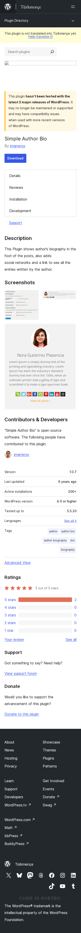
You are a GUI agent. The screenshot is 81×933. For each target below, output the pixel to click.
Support (15, 222)
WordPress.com (19, 819)
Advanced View (17, 562)
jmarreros (17, 146)
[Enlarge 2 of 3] (70, 296)
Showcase (51, 742)
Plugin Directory (16, 20)
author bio (68, 531)
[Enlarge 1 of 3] (32, 296)
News (9, 750)
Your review (14, 639)
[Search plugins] (52, 51)
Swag (49, 805)
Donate (51, 797)
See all (71, 639)
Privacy (10, 766)
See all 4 (70, 521)
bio (72, 540)
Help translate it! (40, 36)
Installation (18, 199)
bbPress (13, 836)
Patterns (50, 766)
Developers (13, 797)
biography (68, 549)
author (53, 531)
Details (14, 175)
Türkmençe (24, 864)
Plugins (48, 758)
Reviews (16, 187)
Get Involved (53, 781)
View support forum (20, 673)
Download (15, 158)
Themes (49, 750)
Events (48, 789)
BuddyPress (16, 843)
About (9, 742)
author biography (55, 540)
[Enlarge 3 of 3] (70, 329)
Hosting (10, 758)
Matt (10, 827)
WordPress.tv (17, 805)
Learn (9, 781)
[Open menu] (74, 7)
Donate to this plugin (21, 714)
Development (20, 210)
